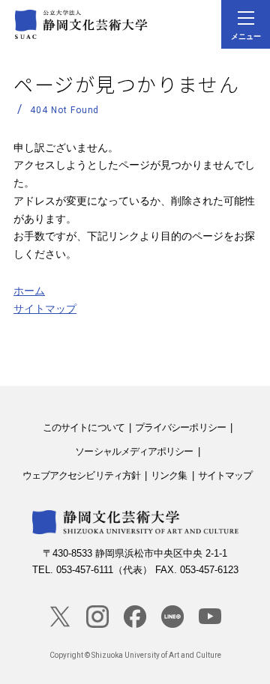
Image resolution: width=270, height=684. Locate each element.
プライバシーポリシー (180, 427)
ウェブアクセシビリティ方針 (81, 475)
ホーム (29, 291)
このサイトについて (83, 427)
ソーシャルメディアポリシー (134, 451)
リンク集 (169, 475)
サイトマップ (45, 309)
